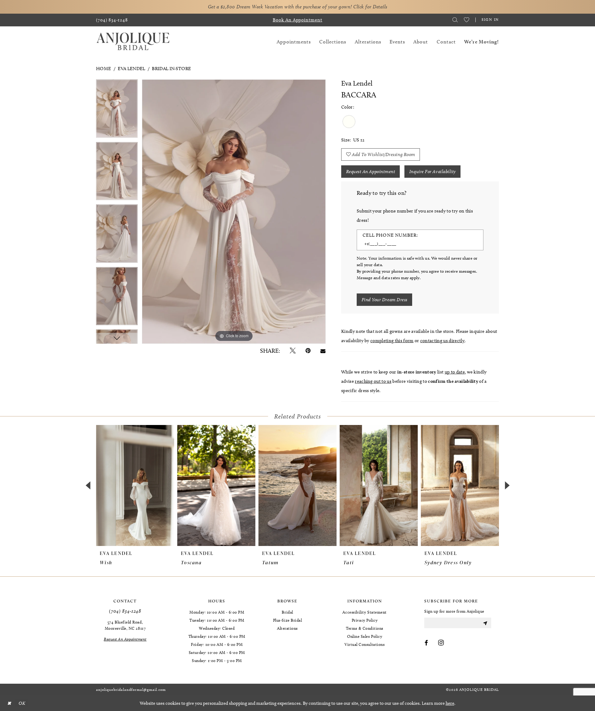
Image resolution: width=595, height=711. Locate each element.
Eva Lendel (131, 68)
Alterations (287, 628)
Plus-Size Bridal (287, 620)
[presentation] (135, 485)
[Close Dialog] (9, 703)
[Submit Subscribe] (485, 623)
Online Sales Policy (364, 636)
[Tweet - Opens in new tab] (292, 350)
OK (22, 703)
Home (103, 68)
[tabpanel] (117, 110)
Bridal (287, 612)
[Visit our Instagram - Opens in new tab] (441, 643)
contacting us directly (442, 340)
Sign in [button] (490, 19)
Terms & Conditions (364, 628)
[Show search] (455, 20)
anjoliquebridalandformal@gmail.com (131, 689)
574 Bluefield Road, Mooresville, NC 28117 (125, 625)
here (450, 703)
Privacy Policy (365, 620)
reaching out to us (373, 381)
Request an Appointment (370, 171)
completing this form (391, 340)
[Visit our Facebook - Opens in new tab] (426, 643)
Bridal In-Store (171, 68)
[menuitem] (112, 20)
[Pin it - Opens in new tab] (308, 350)
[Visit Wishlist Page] (466, 20)
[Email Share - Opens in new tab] (323, 351)
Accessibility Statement (364, 612)
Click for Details (370, 7)
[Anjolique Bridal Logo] (133, 41)
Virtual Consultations (365, 644)
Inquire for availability (432, 171)
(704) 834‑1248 (125, 611)
